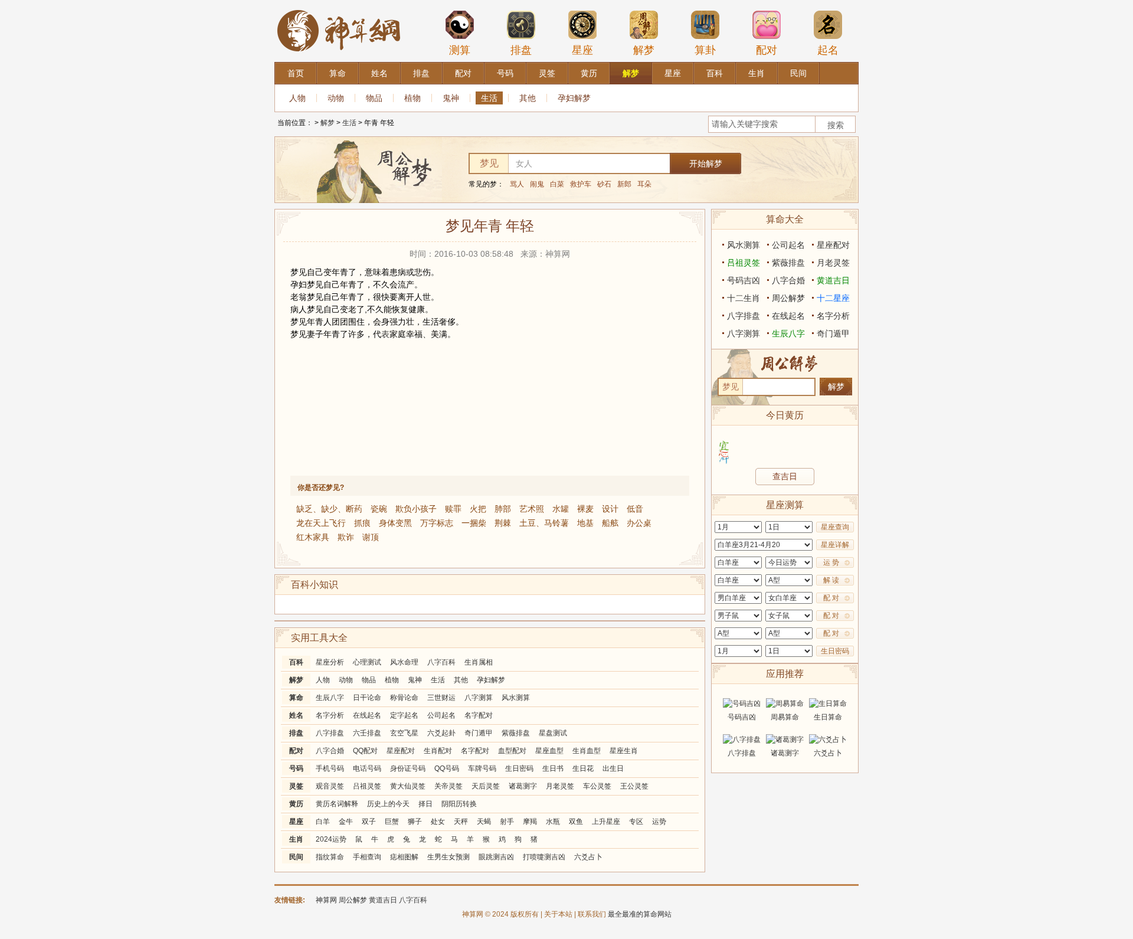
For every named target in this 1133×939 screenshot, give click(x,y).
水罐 (560, 508)
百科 (296, 662)
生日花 (583, 768)
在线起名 (367, 715)
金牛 (346, 821)
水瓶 (553, 821)
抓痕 (362, 523)
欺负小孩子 (416, 508)
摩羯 (530, 821)
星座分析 (330, 662)
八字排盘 (330, 733)
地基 (585, 523)
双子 (369, 821)
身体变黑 (395, 523)
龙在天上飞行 (321, 523)
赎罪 (453, 508)
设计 (610, 508)
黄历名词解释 (337, 804)
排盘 (521, 50)
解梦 (643, 50)
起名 (828, 50)
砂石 (604, 184)
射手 (507, 821)
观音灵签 (330, 786)
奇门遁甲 (478, 733)
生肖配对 (438, 751)
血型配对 (512, 751)
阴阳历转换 (459, 804)
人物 (297, 98)
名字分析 (330, 715)
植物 (412, 98)
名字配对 (478, 715)
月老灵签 (560, 786)
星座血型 (549, 751)
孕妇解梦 (574, 98)
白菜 (557, 184)
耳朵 (644, 184)
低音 (635, 508)
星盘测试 (553, 733)
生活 (489, 98)
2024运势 (331, 839)
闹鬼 (537, 184)
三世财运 (441, 697)
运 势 (831, 562)
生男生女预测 (448, 857)
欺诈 (346, 537)
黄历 (296, 804)
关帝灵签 (448, 786)
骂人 (517, 184)
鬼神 (451, 98)
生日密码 (519, 768)
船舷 (610, 523)
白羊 (323, 821)
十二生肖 (743, 298)
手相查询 (367, 857)
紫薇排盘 (516, 733)
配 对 (831, 598)
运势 (659, 821)
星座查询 (835, 527)
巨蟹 (392, 821)
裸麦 (585, 508)
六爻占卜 (588, 857)
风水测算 (516, 697)
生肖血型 (586, 751)
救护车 (580, 184)
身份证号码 (407, 768)
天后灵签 (485, 786)
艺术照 (531, 508)
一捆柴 (473, 523)
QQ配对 (365, 751)
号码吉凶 (743, 280)
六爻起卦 (441, 733)
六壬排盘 (367, 733)
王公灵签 (634, 786)
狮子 (415, 821)
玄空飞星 (404, 733)
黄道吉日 (833, 280)
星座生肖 (624, 751)
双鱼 (576, 821)
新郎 (624, 184)
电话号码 (367, 768)
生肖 (296, 839)
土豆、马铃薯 (544, 523)
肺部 (503, 508)
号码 (296, 768)
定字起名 (404, 715)
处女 (438, 821)
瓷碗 (379, 508)
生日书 (553, 768)
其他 (527, 98)
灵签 (296, 786)
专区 (636, 821)
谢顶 (370, 537)
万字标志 (436, 523)
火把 (478, 508)
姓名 (296, 715)
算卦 (705, 50)
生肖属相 (478, 662)
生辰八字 (330, 697)
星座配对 (401, 751)
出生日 (613, 768)
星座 (582, 50)
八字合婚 (330, 751)
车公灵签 (597, 786)
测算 (459, 50)
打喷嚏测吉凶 (544, 857)
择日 (425, 804)
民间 (296, 857)
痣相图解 (404, 857)
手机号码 (330, 768)
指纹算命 (330, 857)
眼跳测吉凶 (496, 857)
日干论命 (367, 697)
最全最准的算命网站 (640, 914)
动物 (336, 98)
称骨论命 (404, 697)
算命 (296, 697)
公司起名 (441, 715)
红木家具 (312, 537)
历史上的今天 (388, 804)
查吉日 (784, 476)
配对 (766, 50)
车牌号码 (482, 768)
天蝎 (484, 821)
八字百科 (441, 662)
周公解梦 (788, 298)
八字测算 (478, 697)
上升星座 (606, 821)
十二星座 (833, 298)
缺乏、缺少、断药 (329, 508)
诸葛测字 (523, 786)
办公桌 (639, 523)
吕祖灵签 (367, 786)
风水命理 (404, 662)
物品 (374, 98)
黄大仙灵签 (407, 786)
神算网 (326, 900)
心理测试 (367, 662)
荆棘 (503, 523)
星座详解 (835, 545)
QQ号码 (446, 768)
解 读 (831, 580)
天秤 (461, 821)
